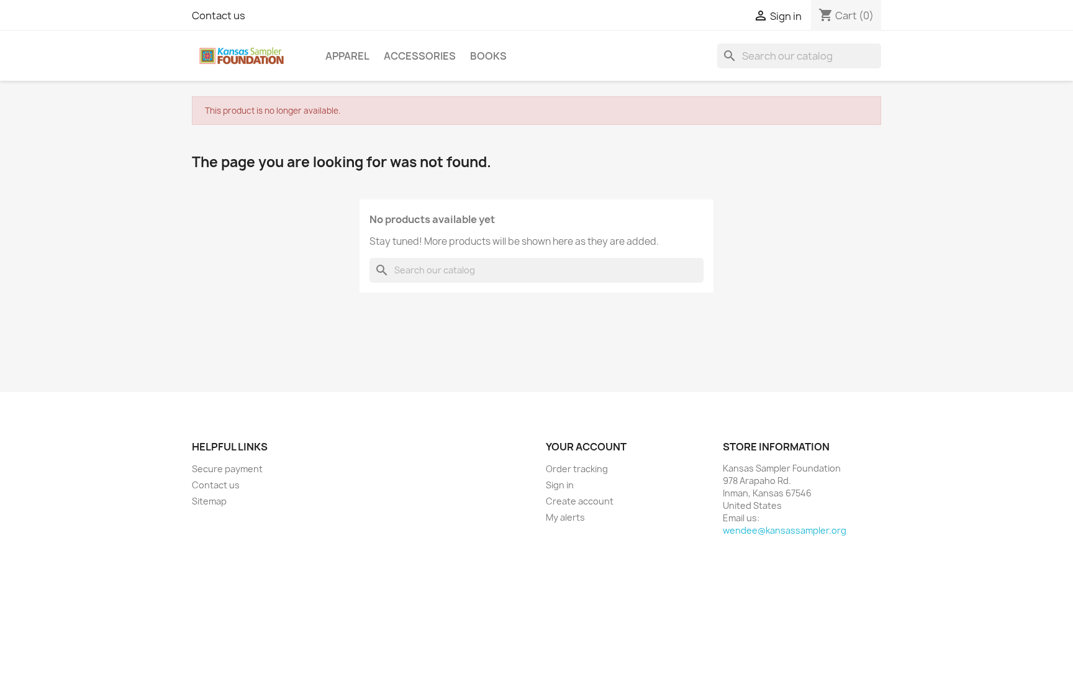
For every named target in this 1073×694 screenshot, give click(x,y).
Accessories (420, 56)
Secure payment (227, 469)
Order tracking (577, 469)
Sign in (560, 485)
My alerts (565, 517)
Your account (586, 447)
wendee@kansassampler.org (784, 530)
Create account (579, 501)
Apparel (347, 56)
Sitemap (209, 501)
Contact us (218, 15)
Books (488, 56)
